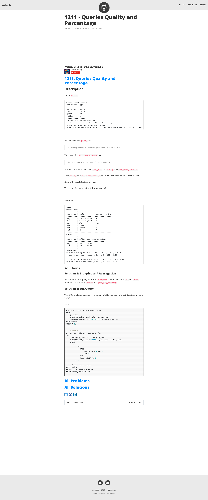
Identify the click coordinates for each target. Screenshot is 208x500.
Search (203, 5)
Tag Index (192, 5)
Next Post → (135, 402)
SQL (67, 304)
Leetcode (6, 5)
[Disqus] (104, 439)
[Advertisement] (104, 47)
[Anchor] (100, 22)
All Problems (77, 380)
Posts (182, 5)
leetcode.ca (111, 490)
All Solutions (76, 387)
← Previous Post (75, 402)
